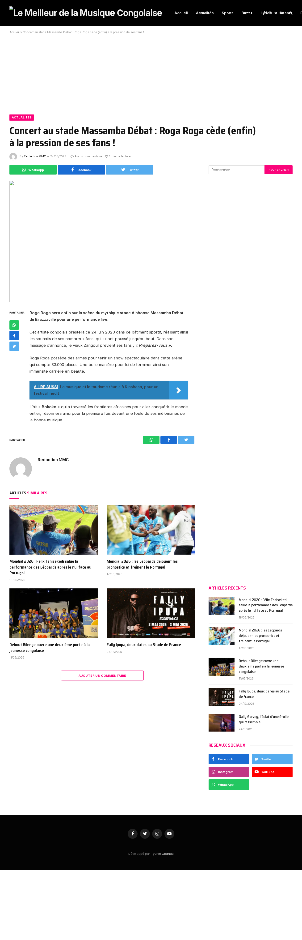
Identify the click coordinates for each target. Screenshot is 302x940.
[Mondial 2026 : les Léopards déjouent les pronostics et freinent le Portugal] (151, 530)
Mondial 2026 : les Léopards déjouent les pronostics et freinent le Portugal (142, 564)
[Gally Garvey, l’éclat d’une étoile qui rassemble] (222, 723)
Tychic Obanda (162, 853)
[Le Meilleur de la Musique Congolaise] (85, 13)
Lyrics (266, 13)
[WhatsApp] (14, 325)
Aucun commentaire (88, 156)
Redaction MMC (35, 156)
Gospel (285, 13)
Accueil (181, 13)
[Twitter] (14, 346)
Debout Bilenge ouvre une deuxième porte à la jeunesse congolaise (49, 647)
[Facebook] (14, 335)
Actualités (205, 13)
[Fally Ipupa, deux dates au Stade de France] (151, 613)
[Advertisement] (151, 72)
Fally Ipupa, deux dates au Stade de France (144, 644)
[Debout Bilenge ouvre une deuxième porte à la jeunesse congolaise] (53, 613)
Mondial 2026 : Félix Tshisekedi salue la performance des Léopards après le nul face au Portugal (50, 567)
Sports (228, 13)
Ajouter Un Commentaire (102, 675)
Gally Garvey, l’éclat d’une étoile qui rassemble (264, 719)
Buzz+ (247, 13)
